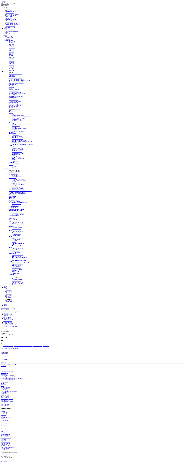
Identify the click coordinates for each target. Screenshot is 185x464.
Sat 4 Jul (11, 54)
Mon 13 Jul (11, 66)
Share (2, 351)
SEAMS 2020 (4, 426)
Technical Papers (13, 75)
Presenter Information (11, 19)
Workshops (11, 87)
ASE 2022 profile (7, 313)
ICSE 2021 (8, 297)
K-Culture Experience (11, 20)
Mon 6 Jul (11, 57)
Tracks (5, 71)
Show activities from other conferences (9, 348)
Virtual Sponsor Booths (11, 23)
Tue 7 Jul (11, 58)
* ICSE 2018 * (9, 301)
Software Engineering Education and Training (19, 80)
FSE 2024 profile (7, 317)
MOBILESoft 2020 (5, 417)
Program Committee (16, 176)
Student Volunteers (13, 106)
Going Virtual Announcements (13, 24)
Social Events (9, 22)
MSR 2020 (3, 419)
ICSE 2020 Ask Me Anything (16, 96)
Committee (14, 211)
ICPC (13, 123)
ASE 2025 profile (7, 315)
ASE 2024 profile (7, 314)
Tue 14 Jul (11, 67)
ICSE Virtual (9, 18)
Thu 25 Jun (11, 42)
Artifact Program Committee (18, 282)
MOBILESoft (15, 135)
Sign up (5, 305)
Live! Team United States (18, 184)
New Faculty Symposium (15, 92)
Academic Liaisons (16, 234)
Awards (8, 39)
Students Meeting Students (15, 101)
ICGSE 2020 (4, 413)
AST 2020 (3, 411)
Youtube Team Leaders (17, 188)
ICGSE (14, 114)
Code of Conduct (10, 13)
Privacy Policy (9, 16)
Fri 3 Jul (11, 53)
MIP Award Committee (17, 283)
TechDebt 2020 (4, 420)
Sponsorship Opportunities (12, 31)
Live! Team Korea (16, 183)
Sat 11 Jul (11, 63)
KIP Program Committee (17, 213)
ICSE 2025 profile (7, 322)
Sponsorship (6, 28)
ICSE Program (9, 36)
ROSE (10, 88)
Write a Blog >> (4, 1)
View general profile (4, 353)
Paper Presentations (13, 107)
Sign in (5, 304)
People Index (12, 218)
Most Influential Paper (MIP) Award (20, 262)
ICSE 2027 (8, 290)
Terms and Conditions (11, 15)
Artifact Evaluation (13, 102)
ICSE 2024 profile (7, 321)
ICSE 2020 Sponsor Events (15, 74)
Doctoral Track (15, 251)
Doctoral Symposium (14, 89)
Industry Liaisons (16, 235)
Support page (3, 366)
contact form (3, 362)
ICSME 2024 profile (8, 323)
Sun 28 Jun (11, 46)
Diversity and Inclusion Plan (12, 14)
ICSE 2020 (3, 308)
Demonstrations (12, 84)
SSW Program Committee (18, 214)
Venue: (8, 9)
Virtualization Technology (18, 187)
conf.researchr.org (7, 364)
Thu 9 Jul (11, 61)
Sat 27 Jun (11, 45)
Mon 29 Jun (12, 48)
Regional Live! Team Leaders (19, 180)
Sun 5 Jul (11, 55)
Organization (6, 169)
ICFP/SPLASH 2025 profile (9, 319)
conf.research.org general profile (10, 312)
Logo (7, 32)
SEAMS (14, 166)
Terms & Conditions (4, 461)
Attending (5, 7)
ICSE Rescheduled (10, 26)
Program (5, 35)
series (7, 308)
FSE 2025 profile (7, 318)
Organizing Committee (14, 171)
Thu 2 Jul (11, 52)
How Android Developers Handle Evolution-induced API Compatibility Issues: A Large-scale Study (26, 346)
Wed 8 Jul (11, 59)
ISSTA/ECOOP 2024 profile (10, 325)
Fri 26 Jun (11, 44)
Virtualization (12, 76)
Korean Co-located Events (15, 105)
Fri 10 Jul (11, 62)
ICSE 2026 (8, 291)
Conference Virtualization (18, 179)
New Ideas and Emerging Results (16, 83)
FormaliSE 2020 (4, 412)
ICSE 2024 (8, 294)
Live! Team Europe (16, 182)
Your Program (9, 37)
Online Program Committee (18, 284)
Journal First (12, 85)
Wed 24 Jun (12, 41)
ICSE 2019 (8, 300)
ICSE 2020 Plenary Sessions (15, 78)
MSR (13, 146)
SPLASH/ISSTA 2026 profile (10, 326)
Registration (9, 10)
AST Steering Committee (18, 223)
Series (7, 288)
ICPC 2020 (3, 415)
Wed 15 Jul (11, 68)
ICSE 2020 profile (5, 309)
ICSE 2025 (8, 292)
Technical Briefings (13, 94)
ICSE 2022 (8, 296)
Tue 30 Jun (11, 49)
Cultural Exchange (13, 100)
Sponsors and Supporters (12, 29)
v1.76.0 (14, 364)
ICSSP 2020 (3, 416)
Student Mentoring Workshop (16, 104)
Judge (13, 205)
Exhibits (8, 33)
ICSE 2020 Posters (13, 91)
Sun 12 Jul (11, 65)
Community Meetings (14, 98)
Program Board (15, 175)
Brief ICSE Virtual (10, 27)
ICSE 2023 (8, 295)
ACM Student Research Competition (17, 93)
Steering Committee (16, 239)
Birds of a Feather (13, 97)
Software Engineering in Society (16, 81)
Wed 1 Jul (11, 50)
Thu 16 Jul (11, 70)
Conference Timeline (11, 11)
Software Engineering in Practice (16, 79)
